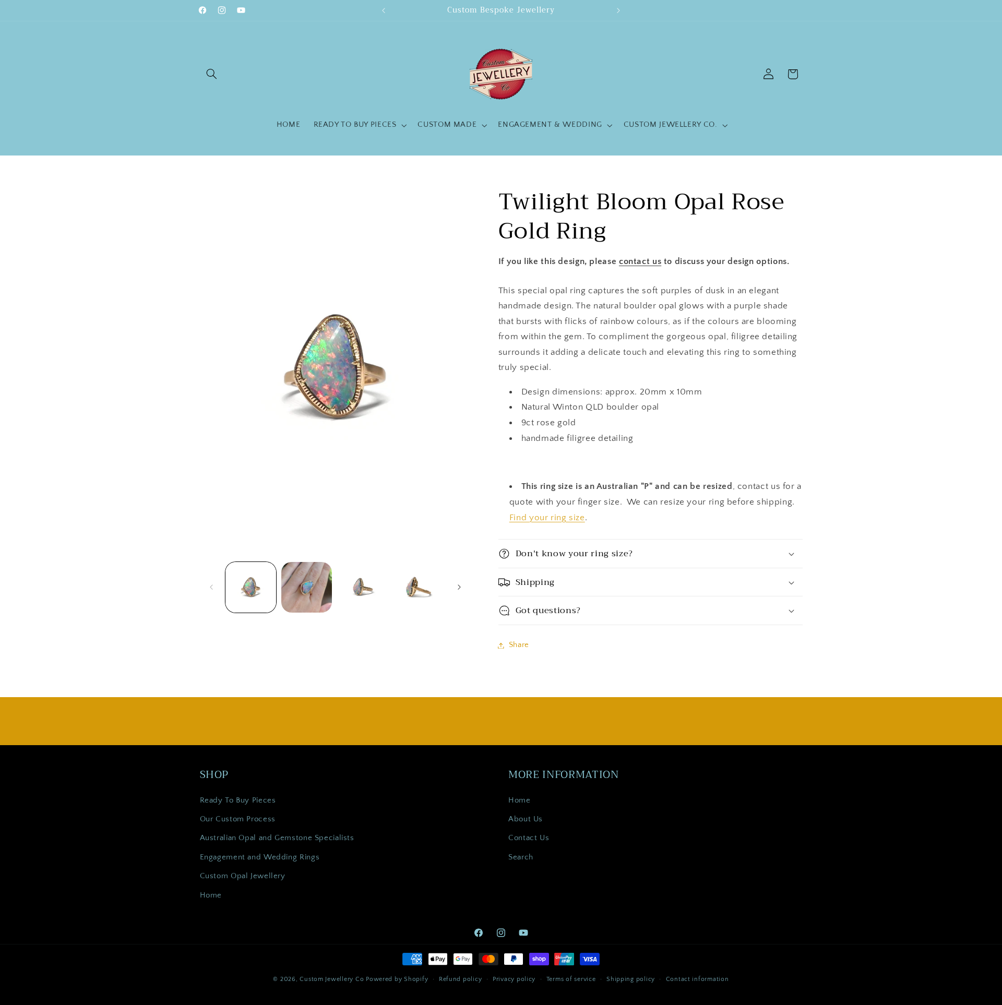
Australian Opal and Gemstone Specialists (277, 838)
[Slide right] (459, 587)
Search (520, 857)
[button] (212, 74)
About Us (525, 819)
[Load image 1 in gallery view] (250, 587)
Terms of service (571, 978)
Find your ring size (547, 517)
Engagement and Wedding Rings (260, 857)
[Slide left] (211, 587)
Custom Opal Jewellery (242, 876)
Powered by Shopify (397, 978)
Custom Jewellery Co (332, 978)
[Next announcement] (618, 10)
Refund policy (460, 978)
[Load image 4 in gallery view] (418, 587)
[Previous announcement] (383, 10)
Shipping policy (630, 978)
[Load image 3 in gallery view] (363, 587)
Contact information (697, 978)
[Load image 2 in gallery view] (306, 587)
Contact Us (528, 838)
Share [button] (519, 645)
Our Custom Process (238, 819)
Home (211, 895)
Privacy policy (514, 978)
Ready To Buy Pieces (238, 800)
